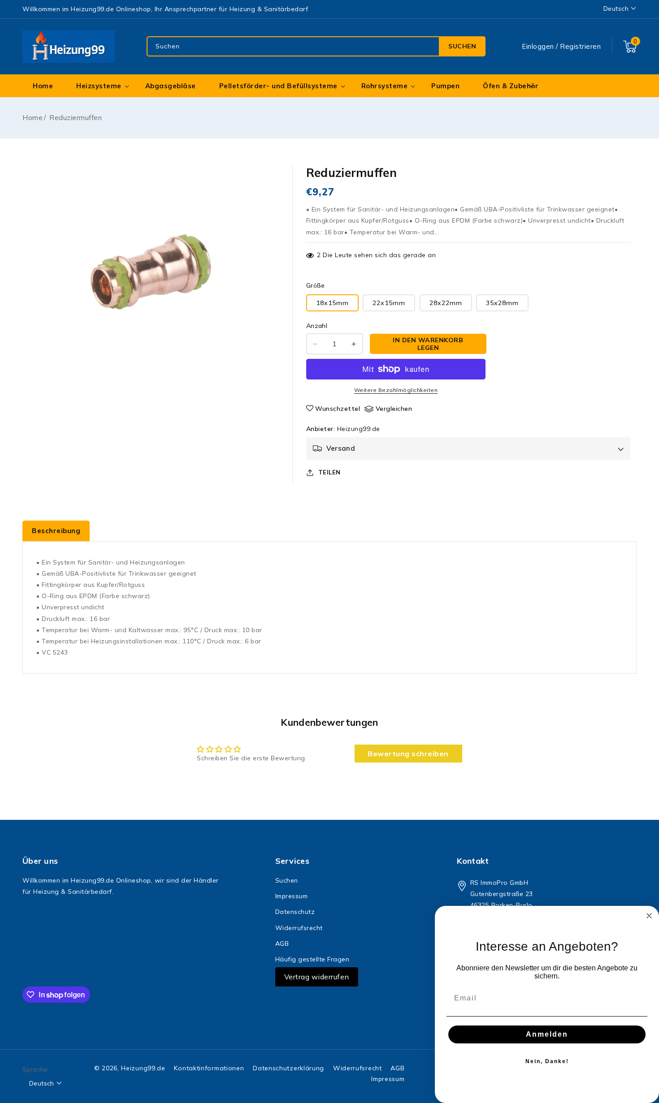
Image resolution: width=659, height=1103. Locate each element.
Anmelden (547, 1034)
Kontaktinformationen (209, 1068)
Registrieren (580, 46)
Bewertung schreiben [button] (408, 753)
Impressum (291, 896)
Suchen (462, 46)
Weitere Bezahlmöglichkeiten (396, 390)
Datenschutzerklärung (288, 1068)
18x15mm (332, 303)
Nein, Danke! (547, 1061)
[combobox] (316, 46)
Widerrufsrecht (299, 928)
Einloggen (538, 46)
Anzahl (316, 326)
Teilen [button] (329, 472)
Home (32, 117)
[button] (630, 46)
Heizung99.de (358, 429)
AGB (282, 943)
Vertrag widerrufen (316, 976)
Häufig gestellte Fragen (312, 959)
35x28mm (502, 303)
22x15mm (389, 303)
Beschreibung (56, 530)
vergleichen (394, 409)
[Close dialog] (649, 915)
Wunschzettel (337, 409)
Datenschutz (295, 912)
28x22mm (445, 303)
